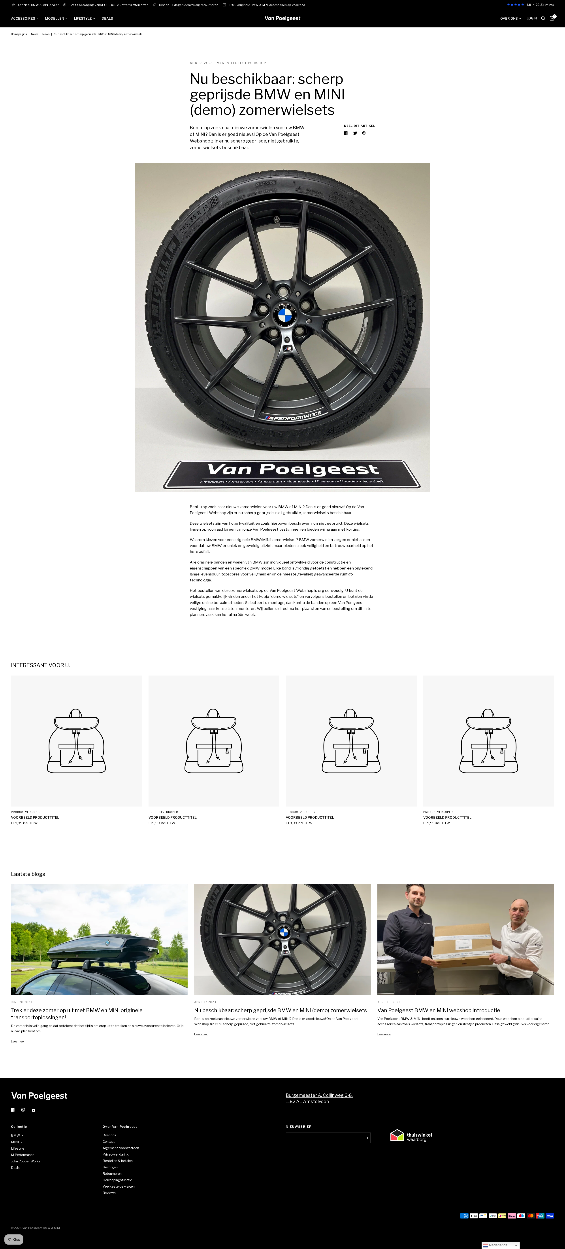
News (45, 34)
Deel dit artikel (359, 125)
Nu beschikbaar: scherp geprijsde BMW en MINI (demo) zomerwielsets (280, 1010)
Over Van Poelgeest (120, 1126)
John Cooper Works (25, 1161)
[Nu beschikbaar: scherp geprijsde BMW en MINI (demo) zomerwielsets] (282, 939)
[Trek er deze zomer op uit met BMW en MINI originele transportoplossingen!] (99, 939)
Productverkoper (26, 812)
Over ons (509, 19)
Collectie (19, 1126)
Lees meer (18, 1041)
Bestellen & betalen (118, 1161)
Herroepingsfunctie (117, 1180)
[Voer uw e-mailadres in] (366, 1138)
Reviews (109, 1193)
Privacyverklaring (116, 1154)
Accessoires (23, 19)
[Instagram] (26, 1110)
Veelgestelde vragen (119, 1186)
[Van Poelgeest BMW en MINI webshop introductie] (465, 939)
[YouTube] (36, 1110)
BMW (15, 1135)
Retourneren (112, 1174)
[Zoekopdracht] (543, 18)
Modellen (54, 19)
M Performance (22, 1155)
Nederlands (497, 1245)
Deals (107, 19)
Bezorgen (110, 1167)
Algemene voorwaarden (121, 1148)
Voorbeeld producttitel (35, 818)
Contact (109, 1142)
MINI (15, 1142)
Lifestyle (83, 19)
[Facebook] (16, 1110)
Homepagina (19, 34)
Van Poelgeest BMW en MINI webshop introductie (438, 1010)
